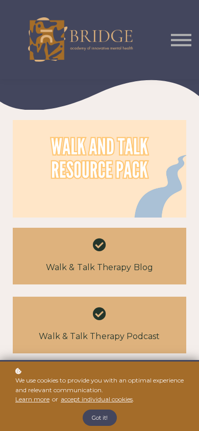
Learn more (32, 399)
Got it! (100, 417)
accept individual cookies (97, 399)
